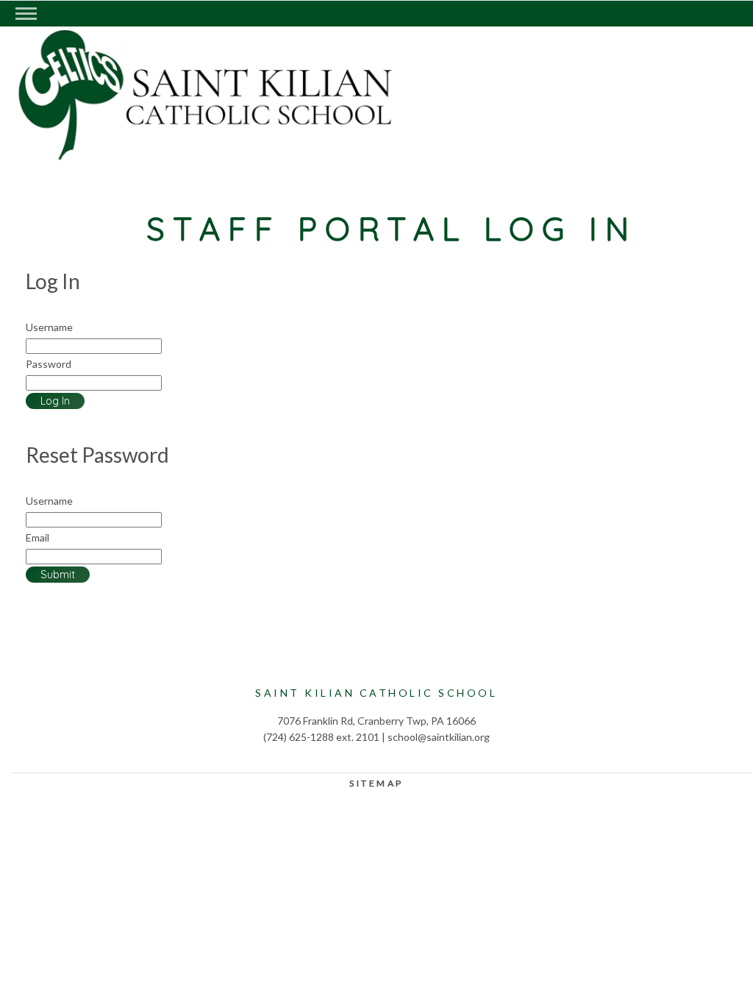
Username (49, 327)
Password (48, 364)
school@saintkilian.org (439, 737)
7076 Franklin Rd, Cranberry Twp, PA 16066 (376, 720)
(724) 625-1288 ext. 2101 (321, 737)
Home (158, 129)
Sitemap (376, 783)
